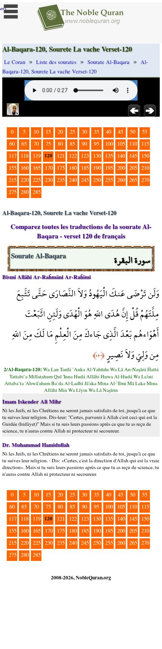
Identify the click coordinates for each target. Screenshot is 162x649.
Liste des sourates (56, 62)
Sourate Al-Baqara (108, 62)
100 (109, 143)
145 (133, 155)
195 (109, 167)
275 (13, 191)
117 (13, 155)
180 (73, 167)
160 (25, 167)
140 (121, 155)
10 (36, 131)
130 (97, 155)
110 (133, 143)
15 (48, 131)
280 (25, 191)
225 (37, 179)
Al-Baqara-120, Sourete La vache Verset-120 (75, 66)
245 (85, 179)
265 (133, 179)
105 (121, 143)
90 (84, 143)
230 (49, 179)
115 (145, 143)
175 (61, 167)
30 (84, 131)
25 (72, 131)
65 (24, 143)
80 (60, 143)
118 (25, 155)
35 (96, 131)
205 (133, 167)
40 (108, 131)
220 (25, 179)
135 (109, 155)
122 (73, 155)
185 (85, 167)
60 (12, 143)
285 (37, 191)
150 (145, 155)
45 (120, 131)
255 (109, 179)
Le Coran (14, 62)
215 (13, 179)
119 (37, 155)
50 (132, 131)
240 (73, 179)
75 (48, 143)
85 (72, 143)
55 (144, 131)
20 (60, 131)
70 (36, 143)
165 (37, 167)
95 (96, 143)
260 (121, 179)
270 (145, 179)
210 (145, 167)
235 (61, 179)
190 (97, 167)
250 (97, 179)
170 (49, 167)
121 (61, 155)
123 (85, 155)
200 (121, 167)
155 (13, 167)
